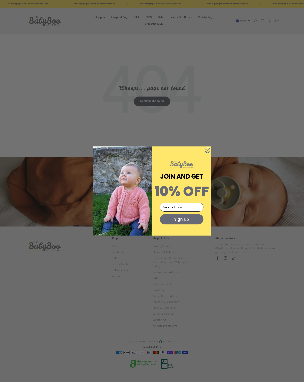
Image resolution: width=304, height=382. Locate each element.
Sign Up (181, 219)
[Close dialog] (207, 150)
